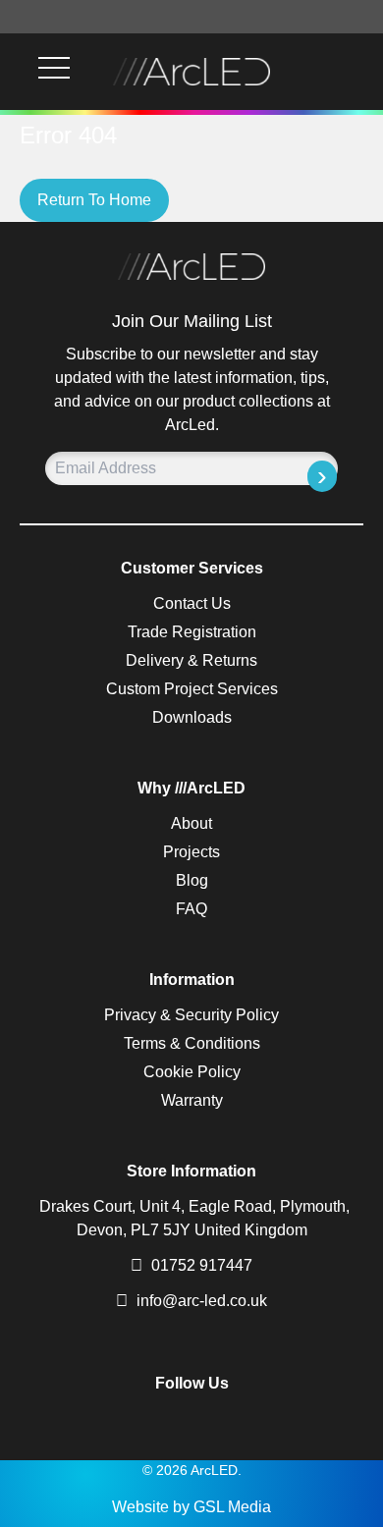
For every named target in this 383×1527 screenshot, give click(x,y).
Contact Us (192, 603)
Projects (191, 852)
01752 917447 (199, 1265)
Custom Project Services (192, 689)
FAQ (191, 908)
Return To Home (94, 199)
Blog (192, 880)
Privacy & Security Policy (191, 1015)
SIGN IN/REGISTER (357, 72)
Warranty (192, 1100)
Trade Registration (192, 632)
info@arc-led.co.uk (202, 1300)
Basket (334, 71)
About (191, 823)
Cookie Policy (192, 1071)
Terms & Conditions (192, 1043)
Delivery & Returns (191, 660)
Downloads (192, 717)
